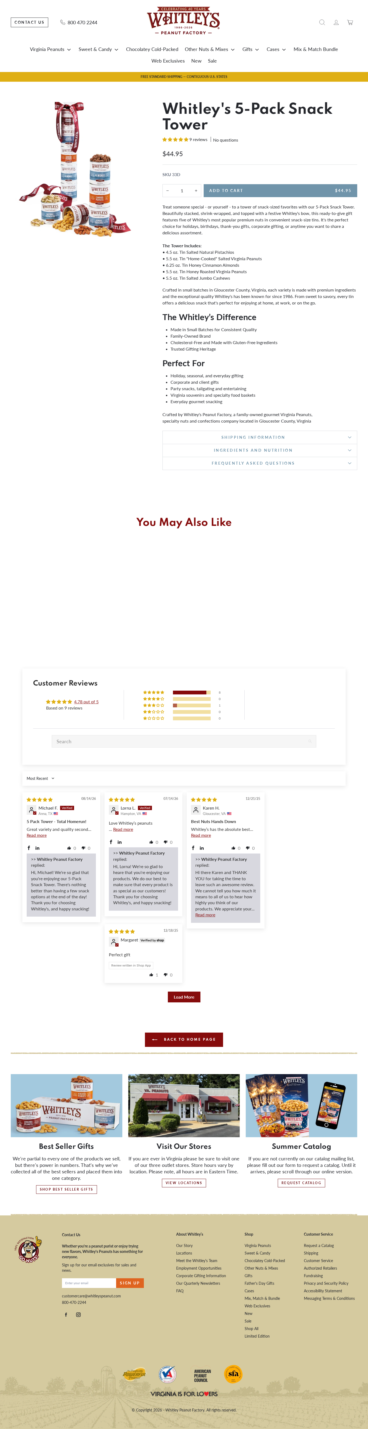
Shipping (311, 1253)
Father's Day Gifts (259, 1283)
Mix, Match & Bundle (262, 1298)
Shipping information (253, 437)
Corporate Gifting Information (201, 1275)
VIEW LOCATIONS (184, 1183)
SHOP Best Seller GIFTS (66, 1189)
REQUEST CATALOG (301, 1183)
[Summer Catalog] (301, 1105)
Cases (273, 49)
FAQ (179, 1291)
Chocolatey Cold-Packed (152, 49)
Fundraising (313, 1275)
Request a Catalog (319, 1245)
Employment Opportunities (198, 1268)
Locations (184, 1253)
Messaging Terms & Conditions (329, 1298)
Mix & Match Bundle (316, 49)
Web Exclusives (168, 61)
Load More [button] (184, 996)
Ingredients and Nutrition (253, 450)
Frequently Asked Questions (253, 463)
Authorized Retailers (320, 1268)
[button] (175, 139)
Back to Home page (189, 1039)
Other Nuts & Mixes (206, 49)
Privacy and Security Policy (326, 1283)
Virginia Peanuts (47, 49)
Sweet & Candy (95, 49)
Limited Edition (257, 1336)
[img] (40, 799)
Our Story (184, 1245)
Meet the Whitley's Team (196, 1260)
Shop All (251, 1328)
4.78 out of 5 (86, 701)
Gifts (247, 49)
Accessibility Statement (323, 1291)
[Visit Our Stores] (184, 1105)
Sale (212, 61)
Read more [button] (37, 835)
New (196, 61)
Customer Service (318, 1260)
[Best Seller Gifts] (66, 1105)
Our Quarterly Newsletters (198, 1283)
